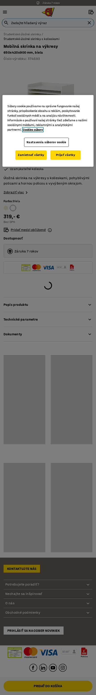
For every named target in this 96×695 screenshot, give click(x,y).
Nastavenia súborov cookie (46, 142)
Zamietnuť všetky (31, 155)
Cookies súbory (33, 130)
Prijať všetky (65, 155)
